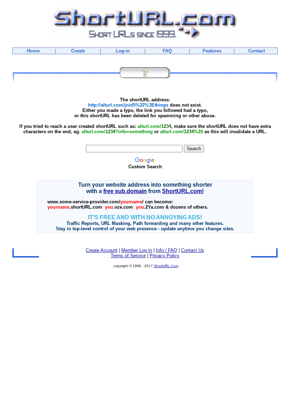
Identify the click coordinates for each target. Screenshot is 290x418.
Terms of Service (128, 255)
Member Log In (136, 250)
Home (33, 50)
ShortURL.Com (166, 266)
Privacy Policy (164, 255)
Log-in (123, 50)
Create (78, 50)
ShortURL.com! (183, 191)
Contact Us (192, 250)
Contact (256, 50)
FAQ (167, 50)
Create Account (101, 250)
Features (212, 50)
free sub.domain (125, 191)
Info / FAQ (166, 250)
